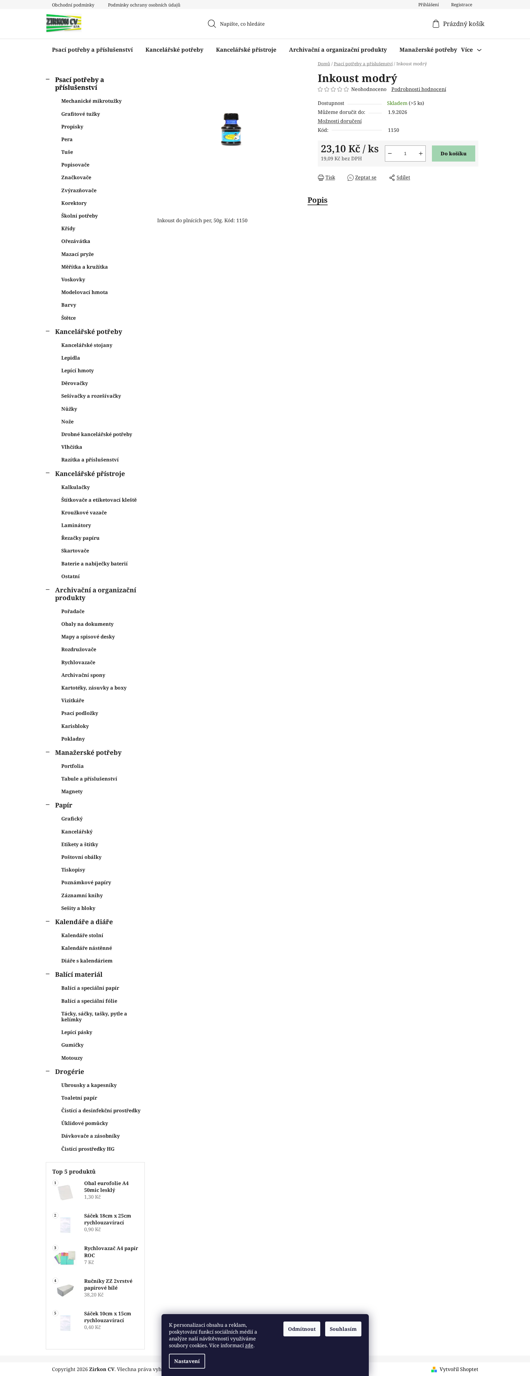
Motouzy (72, 1057)
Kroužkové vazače (84, 512)
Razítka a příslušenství (90, 459)
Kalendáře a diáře (84, 921)
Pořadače (72, 611)
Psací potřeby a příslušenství (79, 83)
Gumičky (72, 1044)
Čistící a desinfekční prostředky (100, 1110)
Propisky (72, 126)
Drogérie (69, 1071)
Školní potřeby (79, 215)
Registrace (461, 4)
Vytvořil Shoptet (459, 1369)
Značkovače (76, 177)
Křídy (68, 228)
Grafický (72, 818)
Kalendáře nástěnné (86, 948)
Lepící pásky (76, 1032)
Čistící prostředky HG (87, 1148)
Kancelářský (77, 831)
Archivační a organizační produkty (95, 594)
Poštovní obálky (81, 857)
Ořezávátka (75, 241)
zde (249, 1345)
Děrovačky (74, 383)
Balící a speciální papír (90, 987)
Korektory (74, 203)
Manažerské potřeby (88, 752)
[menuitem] (92, 49)
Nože (67, 421)
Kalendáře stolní (82, 935)
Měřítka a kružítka (84, 266)
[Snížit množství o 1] (389, 153)
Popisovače (75, 164)
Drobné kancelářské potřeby (96, 434)
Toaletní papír (79, 1097)
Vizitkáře (72, 700)
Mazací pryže (77, 254)
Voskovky (73, 279)
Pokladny (73, 738)
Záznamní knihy (82, 895)
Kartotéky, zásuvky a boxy (94, 687)
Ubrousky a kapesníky (89, 1085)
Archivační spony (83, 675)
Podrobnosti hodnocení (418, 89)
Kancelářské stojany (86, 345)
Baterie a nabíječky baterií (94, 563)
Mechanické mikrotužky (91, 100)
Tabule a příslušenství (89, 778)
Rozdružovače (78, 649)
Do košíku (454, 153)
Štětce (68, 317)
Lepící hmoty (77, 370)
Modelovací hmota (84, 292)
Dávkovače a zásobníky (90, 1135)
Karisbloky (75, 726)
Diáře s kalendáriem (87, 960)
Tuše (67, 152)
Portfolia (72, 766)
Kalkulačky (75, 487)
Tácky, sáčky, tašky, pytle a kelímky (94, 1016)
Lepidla (70, 357)
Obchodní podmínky (73, 5)
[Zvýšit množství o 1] (420, 153)
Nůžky (69, 408)
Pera (67, 139)
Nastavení (187, 1361)
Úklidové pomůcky (84, 1123)
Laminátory (76, 525)
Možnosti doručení (340, 121)
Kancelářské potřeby (88, 331)
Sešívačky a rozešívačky (91, 395)
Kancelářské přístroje (90, 473)
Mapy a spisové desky (88, 636)
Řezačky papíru (80, 537)
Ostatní (70, 576)
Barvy (68, 304)
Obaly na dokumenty (87, 624)
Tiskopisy (73, 869)
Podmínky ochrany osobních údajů (144, 5)
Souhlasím (343, 1329)
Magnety (72, 791)
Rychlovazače (78, 662)
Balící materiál (78, 974)
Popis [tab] (318, 200)
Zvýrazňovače (79, 190)
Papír (63, 805)
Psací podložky (79, 713)
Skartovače (75, 550)
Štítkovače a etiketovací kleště (99, 499)
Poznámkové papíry (86, 882)
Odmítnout (302, 1329)
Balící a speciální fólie (89, 1000)
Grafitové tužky (80, 113)
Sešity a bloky (78, 908)
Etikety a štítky (79, 844)
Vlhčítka (71, 447)
